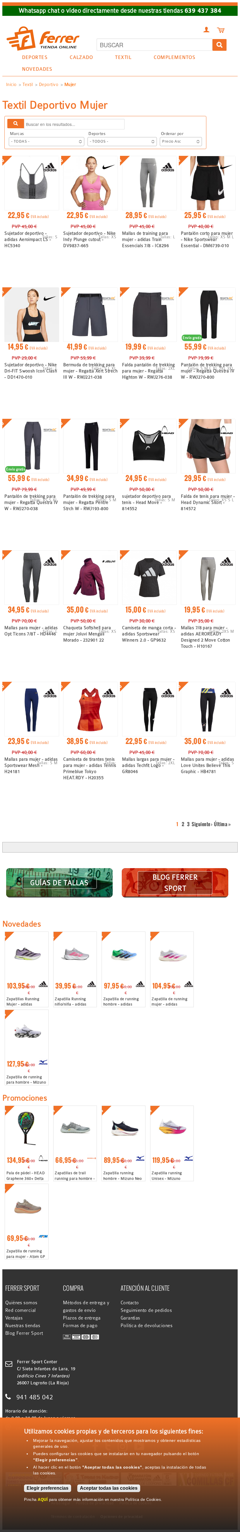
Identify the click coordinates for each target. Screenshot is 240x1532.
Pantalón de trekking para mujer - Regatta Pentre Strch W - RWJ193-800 (88, 502)
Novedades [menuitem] (37, 69)
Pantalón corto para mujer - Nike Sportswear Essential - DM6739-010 (207, 239)
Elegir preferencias (47, 1488)
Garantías (130, 1318)
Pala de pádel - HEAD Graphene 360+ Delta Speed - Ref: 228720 (25, 1178)
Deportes (96, 133)
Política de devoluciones (147, 1325)
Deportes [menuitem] (31, 58)
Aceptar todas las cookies (109, 1488)
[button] (46, 141)
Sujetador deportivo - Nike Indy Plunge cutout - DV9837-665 (89, 239)
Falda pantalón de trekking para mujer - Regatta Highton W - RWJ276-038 (148, 370)
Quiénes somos (21, 1302)
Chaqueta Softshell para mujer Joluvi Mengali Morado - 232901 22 (87, 633)
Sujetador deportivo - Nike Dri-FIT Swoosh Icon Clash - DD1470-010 (30, 370)
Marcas (17, 133)
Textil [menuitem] (120, 58)
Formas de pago (80, 1325)
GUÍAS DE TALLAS (59, 883)
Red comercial (20, 1310)
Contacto (130, 1302)
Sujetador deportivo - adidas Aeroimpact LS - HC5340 (27, 239)
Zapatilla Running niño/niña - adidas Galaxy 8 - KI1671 (71, 1004)
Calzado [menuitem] (78, 58)
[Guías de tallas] (59, 875)
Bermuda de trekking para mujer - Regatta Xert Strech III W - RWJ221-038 (90, 370)
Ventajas (14, 1318)
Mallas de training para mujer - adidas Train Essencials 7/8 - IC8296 (145, 239)
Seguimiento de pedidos (146, 1310)
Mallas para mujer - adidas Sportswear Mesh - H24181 (31, 765)
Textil (28, 84)
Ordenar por (172, 133)
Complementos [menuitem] (171, 58)
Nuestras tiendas (22, 1325)
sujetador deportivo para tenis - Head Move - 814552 (146, 502)
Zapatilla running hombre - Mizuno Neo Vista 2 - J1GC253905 (122, 1178)
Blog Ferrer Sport (24, 1333)
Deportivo (48, 84)
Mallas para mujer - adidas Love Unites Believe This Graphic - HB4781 (207, 765)
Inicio (11, 84)
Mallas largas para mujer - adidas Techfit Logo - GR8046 (148, 765)
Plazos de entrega (82, 1318)
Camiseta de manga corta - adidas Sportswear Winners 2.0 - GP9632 (149, 633)
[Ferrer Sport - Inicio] (43, 24)
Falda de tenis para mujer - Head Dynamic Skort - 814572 (208, 502)
